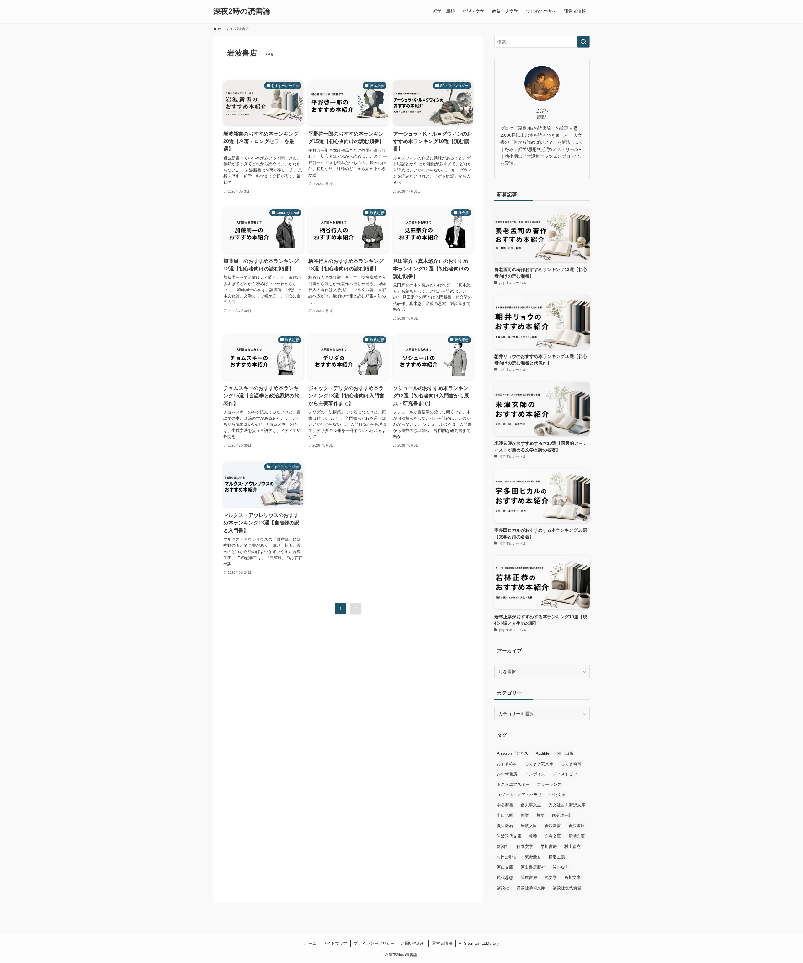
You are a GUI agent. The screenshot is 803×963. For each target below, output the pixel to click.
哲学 (540, 815)
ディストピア (565, 774)
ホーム (310, 943)
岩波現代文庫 (509, 836)
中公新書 (505, 805)
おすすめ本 (507, 763)
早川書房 (548, 846)
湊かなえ (561, 867)
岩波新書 (553, 825)
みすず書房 (507, 774)
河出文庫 (505, 867)
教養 (533, 836)
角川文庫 (572, 877)
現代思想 (505, 877)
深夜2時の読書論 (241, 11)
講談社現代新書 (567, 888)
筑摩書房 (529, 877)
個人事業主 (531, 805)
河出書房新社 (533, 867)
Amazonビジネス (512, 753)
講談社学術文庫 (531, 888)
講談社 (503, 888)
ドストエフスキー (513, 784)
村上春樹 (572, 846)
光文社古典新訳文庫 (567, 805)
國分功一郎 (562, 815)
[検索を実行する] (583, 42)
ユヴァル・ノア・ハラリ (519, 794)
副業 (525, 815)
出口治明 (505, 815)
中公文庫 (557, 794)
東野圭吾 (533, 856)
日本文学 (525, 846)
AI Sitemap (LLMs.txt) (479, 943)
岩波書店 (576, 825)
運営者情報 (442, 943)
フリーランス (549, 784)
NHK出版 (565, 753)
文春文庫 (553, 836)
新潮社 (503, 846)
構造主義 (557, 856)
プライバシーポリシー (374, 943)
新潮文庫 (576, 836)
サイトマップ (335, 943)
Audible (542, 753)
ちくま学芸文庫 (539, 763)
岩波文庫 (529, 825)
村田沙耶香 (507, 856)
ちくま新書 (571, 763)
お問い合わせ (413, 943)
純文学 (551, 877)
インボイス (535, 774)
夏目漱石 (505, 825)
